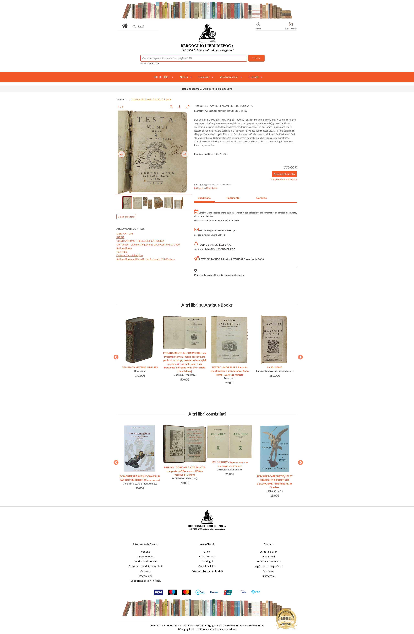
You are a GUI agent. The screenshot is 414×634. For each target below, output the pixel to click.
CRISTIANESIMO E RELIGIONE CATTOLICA (140, 240)
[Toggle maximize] (188, 107)
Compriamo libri (145, 556)
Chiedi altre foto (126, 216)
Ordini (207, 551)
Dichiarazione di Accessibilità (145, 566)
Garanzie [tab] (261, 197)
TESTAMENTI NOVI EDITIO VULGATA (151, 99)
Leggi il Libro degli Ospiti (268, 566)
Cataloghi (207, 561)
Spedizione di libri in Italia (146, 580)
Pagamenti (145, 576)
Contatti (138, 26)
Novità (184, 77)
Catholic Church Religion (129, 255)
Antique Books (124, 248)
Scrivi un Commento (268, 561)
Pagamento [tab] (233, 197)
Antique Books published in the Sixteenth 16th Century (145, 259)
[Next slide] (184, 154)
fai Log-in (199, 187)
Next (299, 356)
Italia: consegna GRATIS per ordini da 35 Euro (207, 88)
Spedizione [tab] (204, 197)
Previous (114, 356)
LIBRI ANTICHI (124, 233)
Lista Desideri (207, 556)
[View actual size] (171, 107)
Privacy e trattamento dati (207, 571)
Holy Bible (121, 251)
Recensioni (268, 556)
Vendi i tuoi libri (229, 77)
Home (120, 99)
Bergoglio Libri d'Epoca (193, 629)
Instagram (268, 576)
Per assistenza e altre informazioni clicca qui (219, 274)
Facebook (268, 571)
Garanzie (203, 77)
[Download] (179, 107)
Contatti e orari (269, 551)
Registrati (211, 187)
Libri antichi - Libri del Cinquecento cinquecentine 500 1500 (148, 244)
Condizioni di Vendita (146, 561)
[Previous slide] (121, 154)
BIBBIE (120, 237)
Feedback (145, 551)
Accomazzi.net (227, 629)
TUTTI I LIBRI (161, 77)
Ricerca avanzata (149, 63)
